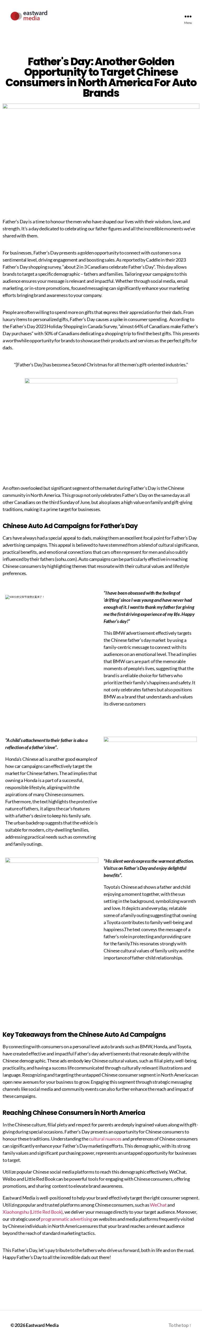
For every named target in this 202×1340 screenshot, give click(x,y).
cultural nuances (105, 1139)
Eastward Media (42, 1325)
